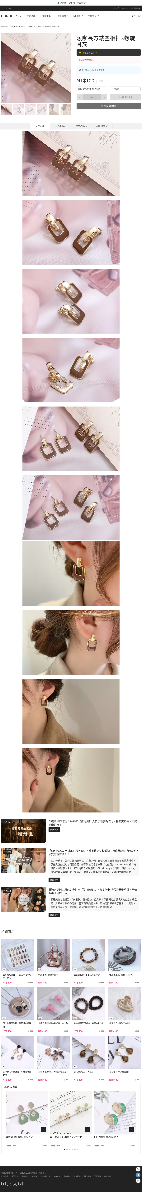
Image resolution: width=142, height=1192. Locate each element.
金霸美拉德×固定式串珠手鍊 (87, 974)
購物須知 (35, 1176)
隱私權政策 (46, 1176)
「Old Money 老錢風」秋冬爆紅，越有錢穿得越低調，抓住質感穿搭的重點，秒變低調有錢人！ (94, 852)
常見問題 (97, 1176)
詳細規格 (61, 126)
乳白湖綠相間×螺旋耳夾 (106, 1137)
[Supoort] (138, 1169)
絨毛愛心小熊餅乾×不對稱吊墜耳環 (17, 1073)
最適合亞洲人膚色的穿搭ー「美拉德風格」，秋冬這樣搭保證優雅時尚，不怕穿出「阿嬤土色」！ (93, 891)
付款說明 (57, 1176)
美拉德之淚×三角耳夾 (84, 1071)
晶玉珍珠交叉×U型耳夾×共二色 (66, 1137)
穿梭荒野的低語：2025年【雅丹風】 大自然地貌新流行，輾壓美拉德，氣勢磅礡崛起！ (93, 822)
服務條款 (25, 1176)
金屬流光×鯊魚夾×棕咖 (119, 1023)
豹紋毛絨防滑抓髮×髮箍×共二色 (88, 1023)
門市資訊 (4, 1176)
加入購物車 (110, 106)
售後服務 (77, 1176)
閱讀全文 (54, 829)
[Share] (138, 1175)
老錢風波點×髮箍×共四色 (121, 974)
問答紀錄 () (81, 126)
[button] (6, 68)
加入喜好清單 (126, 97)
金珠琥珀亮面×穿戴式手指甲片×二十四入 (17, 976)
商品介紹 (40, 126)
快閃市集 (15, 1176)
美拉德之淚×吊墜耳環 (119, 1071)
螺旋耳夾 (31, 26)
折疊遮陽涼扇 (89, 52)
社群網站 (107, 1176)
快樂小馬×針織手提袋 (48, 974)
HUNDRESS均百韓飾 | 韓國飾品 (13, 26)
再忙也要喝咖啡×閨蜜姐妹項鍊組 (17, 1025)
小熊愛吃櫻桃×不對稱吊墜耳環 (52, 1071)
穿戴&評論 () (102, 126)
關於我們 (87, 1176)
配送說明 (67, 1176)
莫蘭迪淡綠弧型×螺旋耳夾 (19, 1137)
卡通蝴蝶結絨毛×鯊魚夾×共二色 (53, 1023)
